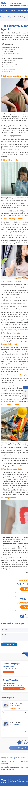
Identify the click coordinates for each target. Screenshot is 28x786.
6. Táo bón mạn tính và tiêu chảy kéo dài (12, 58)
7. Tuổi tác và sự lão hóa (8, 60)
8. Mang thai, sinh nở (7, 62)
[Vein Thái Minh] (4, 4)
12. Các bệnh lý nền (7, 71)
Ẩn (11, 44)
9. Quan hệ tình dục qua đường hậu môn (12, 64)
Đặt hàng (25, 393)
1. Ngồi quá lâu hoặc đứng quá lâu (10, 47)
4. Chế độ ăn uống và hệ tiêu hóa (10, 53)
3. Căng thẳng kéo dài (7, 51)
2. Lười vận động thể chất (8, 49)
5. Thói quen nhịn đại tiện (8, 56)
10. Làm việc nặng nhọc (8, 67)
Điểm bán (25, 398)
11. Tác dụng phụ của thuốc (9, 69)
